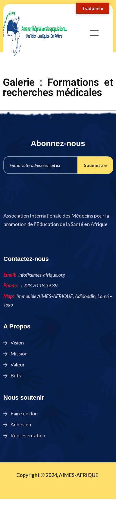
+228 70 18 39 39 (38, 285)
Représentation (27, 435)
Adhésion (20, 424)
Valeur (17, 364)
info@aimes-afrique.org (41, 275)
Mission (19, 353)
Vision (17, 342)
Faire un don (24, 413)
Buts (15, 375)
